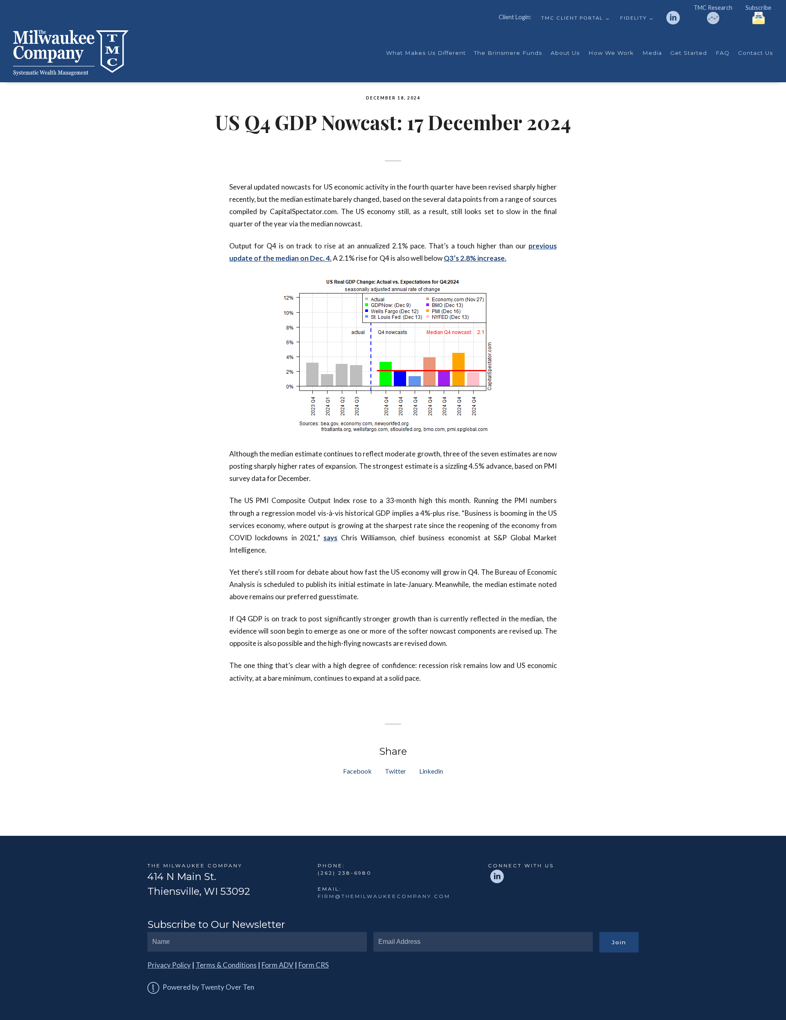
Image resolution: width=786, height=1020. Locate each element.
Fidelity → (637, 18)
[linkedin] (673, 18)
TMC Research (712, 7)
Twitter (395, 771)
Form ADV (278, 965)
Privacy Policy (169, 965)
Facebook (357, 771)
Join (619, 942)
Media (652, 53)
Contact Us (755, 53)
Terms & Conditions (226, 965)
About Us (565, 53)
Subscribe (758, 7)
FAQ (723, 53)
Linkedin (431, 771)
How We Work (611, 53)
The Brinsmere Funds (508, 53)
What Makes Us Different (426, 53)
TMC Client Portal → (575, 18)
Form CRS (313, 965)
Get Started (688, 53)
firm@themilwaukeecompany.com (384, 896)
